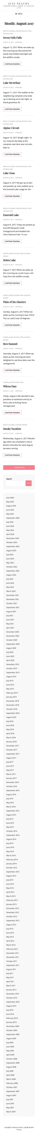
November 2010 (12, 994)
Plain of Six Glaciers (14, 302)
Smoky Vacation (12, 428)
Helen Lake (9, 260)
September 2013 (12, 872)
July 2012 (9, 929)
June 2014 (10, 847)
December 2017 (12, 746)
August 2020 (11, 648)
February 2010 (12, 1018)
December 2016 (12, 782)
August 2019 (11, 676)
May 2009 (10, 1051)
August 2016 (11, 794)
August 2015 (11, 815)
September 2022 (12, 571)
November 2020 (12, 636)
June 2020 (10, 656)
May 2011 (10, 977)
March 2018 (11, 737)
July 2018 (9, 721)
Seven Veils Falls (12, 37)
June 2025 (10, 510)
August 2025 (11, 506)
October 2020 (11, 640)
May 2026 (10, 502)
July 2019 (9, 681)
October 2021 (11, 603)
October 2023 (11, 542)
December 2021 (12, 595)
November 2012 (12, 912)
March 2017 (11, 774)
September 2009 (12, 1034)
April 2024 (10, 534)
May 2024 (10, 530)
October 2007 (11, 1087)
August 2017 (11, 758)
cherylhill (18, 42)
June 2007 (10, 1103)
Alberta (6, 253)
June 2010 (10, 1014)
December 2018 (12, 701)
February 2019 (12, 693)
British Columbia (9, 31)
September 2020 (12, 644)
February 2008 (12, 1083)
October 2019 (11, 668)
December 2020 (12, 632)
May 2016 (10, 802)
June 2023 (10, 559)
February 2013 (12, 900)
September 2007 (12, 1091)
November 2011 (12, 957)
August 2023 (11, 550)
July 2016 (9, 798)
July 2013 (9, 880)
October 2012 (11, 916)
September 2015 (12, 811)
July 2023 (9, 554)
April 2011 (10, 981)
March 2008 (11, 1079)
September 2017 (12, 754)
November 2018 (12, 705)
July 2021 (9, 615)
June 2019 (10, 685)
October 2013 (11, 868)
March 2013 (11, 896)
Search (9, 479)
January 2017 (11, 778)
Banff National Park (16, 253)
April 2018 (10, 733)
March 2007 (11, 1112)
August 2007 (11, 1095)
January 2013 (11, 904)
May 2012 (10, 937)
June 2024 (10, 526)
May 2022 (10, 587)
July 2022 (9, 579)
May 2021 (10, 624)
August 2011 (11, 969)
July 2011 (9, 973)
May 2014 (10, 851)
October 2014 (11, 831)
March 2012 (11, 945)
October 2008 (11, 1059)
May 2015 (10, 827)
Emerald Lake (11, 215)
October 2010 (11, 998)
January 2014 (11, 863)
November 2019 (12, 664)
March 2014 (11, 855)
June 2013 (10, 884)
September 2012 (12, 920)
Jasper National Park (16, 382)
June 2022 (10, 583)
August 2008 (11, 1067)
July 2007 (9, 1099)
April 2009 (10, 1055)
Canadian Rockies (21, 31)
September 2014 (12, 835)
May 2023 (10, 563)
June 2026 (10, 498)
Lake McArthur (11, 82)
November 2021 (12, 599)
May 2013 (10, 888)
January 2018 (11, 741)
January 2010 (11, 1022)
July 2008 (9, 1071)
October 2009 (11, 1030)
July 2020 (9, 652)
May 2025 (10, 514)
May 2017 (10, 770)
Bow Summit (10, 343)
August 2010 (11, 1006)
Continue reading (13, 64)
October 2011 (11, 961)
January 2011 (11, 990)
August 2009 (11, 1038)
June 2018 (10, 725)
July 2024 (9, 522)
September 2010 (12, 1002)
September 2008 (12, 1063)
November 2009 (12, 1026)
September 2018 (12, 713)
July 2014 (9, 843)
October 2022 (11, 567)
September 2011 (12, 965)
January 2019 (11, 697)
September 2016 (12, 790)
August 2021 (11, 611)
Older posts (20, 467)
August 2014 (11, 839)
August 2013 (11, 876)
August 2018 (11, 717)
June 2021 (10, 620)
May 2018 (10, 729)
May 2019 (10, 689)
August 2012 (11, 924)
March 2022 (11, 591)
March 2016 (11, 807)
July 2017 (9, 762)
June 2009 (10, 1046)
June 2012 (10, 933)
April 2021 (10, 628)
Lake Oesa (9, 173)
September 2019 (12, 672)
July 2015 (9, 819)
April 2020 (10, 660)
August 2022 (11, 575)
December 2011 (12, 953)
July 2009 (9, 1042)
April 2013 (10, 892)
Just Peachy (19, 3)
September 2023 (12, 546)
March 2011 (11, 985)
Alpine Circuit (11, 127)
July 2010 (9, 1010)
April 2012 (10, 941)
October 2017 (11, 750)
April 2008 (10, 1075)
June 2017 (10, 766)
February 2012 (12, 949)
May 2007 (10, 1107)
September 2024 (12, 518)
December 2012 (12, 908)
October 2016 (11, 786)
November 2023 (12, 538)
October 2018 (11, 709)
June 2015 (10, 823)
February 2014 (12, 859)
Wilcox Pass (9, 386)
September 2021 (12, 607)
